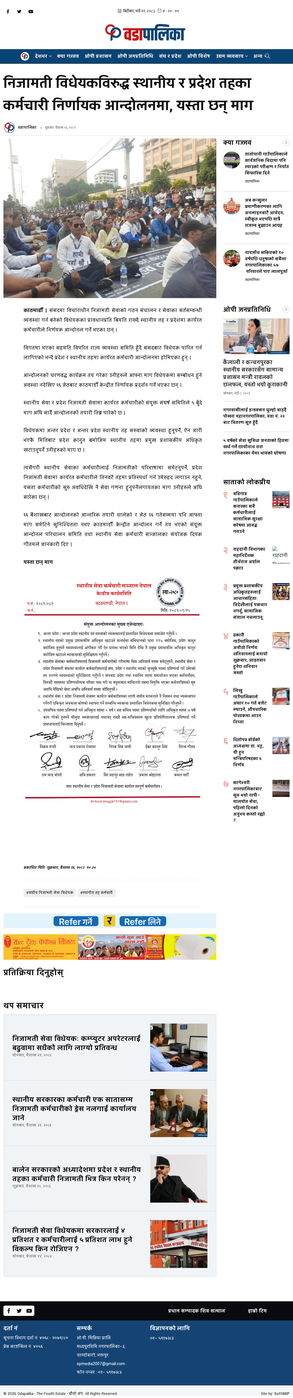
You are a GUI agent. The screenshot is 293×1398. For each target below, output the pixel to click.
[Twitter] (19, 11)
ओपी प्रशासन (98, 56)
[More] (286, 141)
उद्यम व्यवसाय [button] (229, 56)
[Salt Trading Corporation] (109, 947)
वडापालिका (27, 127)
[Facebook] (7, 11)
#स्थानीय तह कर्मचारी (96, 892)
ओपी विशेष (198, 56)
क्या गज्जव (68, 56)
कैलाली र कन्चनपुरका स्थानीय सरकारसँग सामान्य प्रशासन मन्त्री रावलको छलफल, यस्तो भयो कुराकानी (255, 373)
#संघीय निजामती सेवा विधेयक (49, 892)
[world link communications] (109, 920)
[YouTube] (30, 11)
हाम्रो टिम (257, 1311)
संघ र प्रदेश (170, 56)
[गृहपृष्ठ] (25, 56)
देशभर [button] (41, 56)
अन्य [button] (258, 56)
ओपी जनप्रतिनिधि (135, 56)
